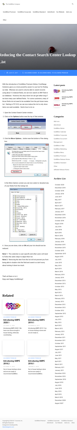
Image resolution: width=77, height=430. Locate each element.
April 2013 (58, 292)
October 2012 (59, 310)
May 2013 (58, 289)
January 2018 (59, 193)
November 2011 (60, 340)
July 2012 (58, 319)
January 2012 (59, 334)
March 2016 (59, 235)
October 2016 (59, 220)
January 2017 (59, 211)
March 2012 (59, 328)
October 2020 (59, 185)
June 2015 (58, 262)
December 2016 (60, 214)
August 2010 (59, 382)
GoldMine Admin (31, 72)
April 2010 (58, 394)
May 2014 (58, 265)
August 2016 (59, 223)
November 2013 (60, 283)
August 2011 (59, 349)
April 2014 (58, 268)
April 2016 (58, 232)
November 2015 (60, 247)
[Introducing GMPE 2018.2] (13, 347)
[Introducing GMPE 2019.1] (38, 306)
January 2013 (59, 301)
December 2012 (60, 304)
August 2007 (59, 403)
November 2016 (60, 217)
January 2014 (59, 277)
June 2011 (58, 355)
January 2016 (59, 241)
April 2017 (58, 202)
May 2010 (58, 391)
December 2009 (60, 400)
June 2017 (58, 196)
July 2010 (58, 385)
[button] (72, 4)
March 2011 (59, 364)
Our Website (60, 12)
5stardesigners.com (8, 427)
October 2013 (59, 286)
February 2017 (59, 208)
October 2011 (59, 343)
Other (5, 20)
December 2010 (60, 373)
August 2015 (59, 256)
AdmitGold (51, 12)
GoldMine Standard (39, 12)
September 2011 (60, 346)
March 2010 (59, 397)
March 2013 (59, 295)
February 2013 (59, 298)
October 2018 (59, 190)
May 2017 (58, 199)
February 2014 (59, 274)
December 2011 (60, 337)
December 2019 (60, 188)
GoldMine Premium (9, 12)
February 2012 (59, 331)
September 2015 (60, 253)
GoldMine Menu (45, 72)
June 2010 (58, 388)
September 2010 (60, 379)
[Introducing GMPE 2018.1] (38, 347)
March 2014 (59, 271)
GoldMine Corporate (24, 12)
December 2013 (60, 280)
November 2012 (60, 307)
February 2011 (59, 367)
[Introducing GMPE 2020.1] (13, 306)
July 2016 (58, 226)
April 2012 (58, 325)
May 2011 (58, 358)
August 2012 (59, 316)
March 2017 (59, 205)
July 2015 (58, 259)
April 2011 (58, 361)
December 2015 (60, 244)
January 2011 (59, 370)
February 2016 (59, 238)
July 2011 (58, 352)
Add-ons (69, 12)
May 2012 (58, 322)
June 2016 (58, 229)
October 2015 (59, 250)
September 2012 (60, 313)
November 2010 (60, 376)
